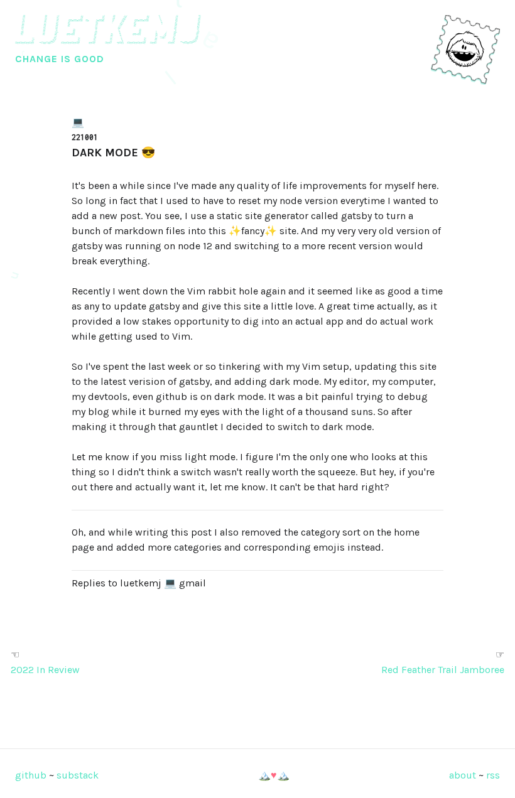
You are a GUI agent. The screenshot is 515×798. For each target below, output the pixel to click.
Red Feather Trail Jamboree (442, 670)
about (462, 775)
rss (493, 775)
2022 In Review (45, 670)
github (30, 775)
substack (78, 775)
